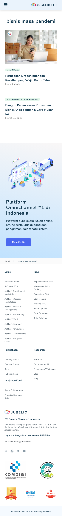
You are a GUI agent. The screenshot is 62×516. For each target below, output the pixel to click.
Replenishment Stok (43, 281)
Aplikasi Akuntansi (13, 324)
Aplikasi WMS (11, 319)
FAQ (36, 378)
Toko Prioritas (40, 318)
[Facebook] (12, 451)
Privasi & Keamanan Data (14, 396)
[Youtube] (24, 451)
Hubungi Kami (11, 373)
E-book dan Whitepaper (45, 369)
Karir (7, 369)
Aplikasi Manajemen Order (14, 340)
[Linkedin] (18, 451)
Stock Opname (40, 308)
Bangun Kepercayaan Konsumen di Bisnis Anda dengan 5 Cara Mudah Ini (29, 109)
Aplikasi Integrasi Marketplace (13, 300)
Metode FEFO (40, 303)
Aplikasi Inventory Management (13, 308)
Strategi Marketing (29, 99)
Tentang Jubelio (12, 359)
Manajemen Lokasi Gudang (42, 288)
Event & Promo (12, 364)
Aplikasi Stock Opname (15, 333)
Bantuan (38, 359)
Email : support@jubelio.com (18, 441)
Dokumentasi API (42, 364)
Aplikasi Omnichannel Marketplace (15, 293)
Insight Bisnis (13, 70)
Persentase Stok (41, 294)
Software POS (11, 286)
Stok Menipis (40, 299)
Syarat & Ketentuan (14, 390)
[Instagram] (6, 451)
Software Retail (12, 281)
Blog (36, 373)
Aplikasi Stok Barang (14, 314)
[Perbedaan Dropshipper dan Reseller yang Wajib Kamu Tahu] (31, 46)
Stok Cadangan (41, 313)
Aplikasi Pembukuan (14, 328)
